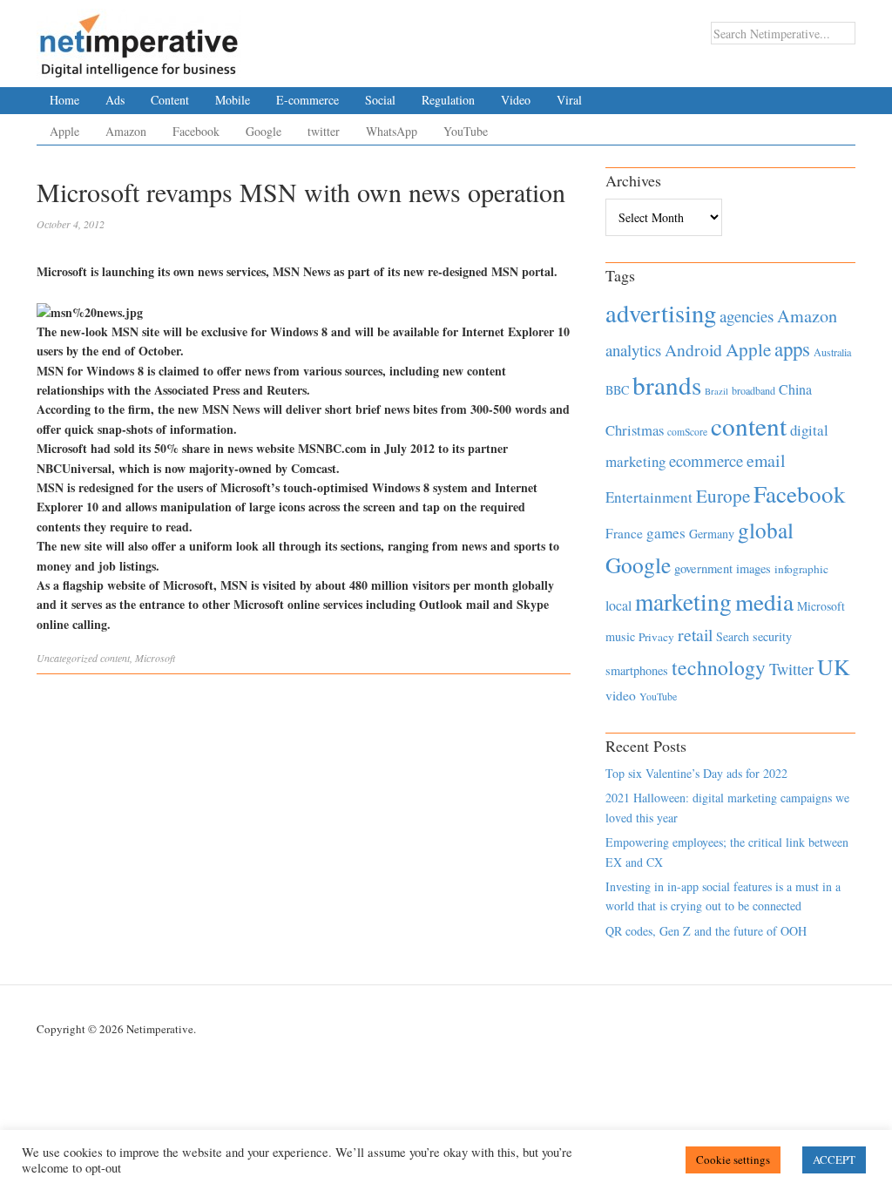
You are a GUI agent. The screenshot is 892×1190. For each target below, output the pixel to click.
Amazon (125, 131)
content (115, 658)
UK (833, 666)
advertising (660, 312)
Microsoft (155, 658)
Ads (115, 99)
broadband (753, 390)
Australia (832, 352)
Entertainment (649, 497)
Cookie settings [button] (733, 1159)
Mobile (232, 99)
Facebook (196, 131)
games (666, 533)
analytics (633, 350)
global (766, 529)
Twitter (791, 669)
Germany (711, 533)
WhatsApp (391, 131)
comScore (687, 431)
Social (380, 99)
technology (719, 667)
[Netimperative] (139, 39)
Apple (64, 131)
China (795, 389)
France (624, 533)
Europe (723, 495)
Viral (569, 99)
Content (170, 99)
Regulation (448, 99)
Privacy (656, 637)
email (766, 460)
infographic (801, 569)
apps (792, 348)
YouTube (465, 131)
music (620, 636)
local (618, 605)
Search (732, 636)
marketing (683, 601)
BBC (617, 390)
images (753, 568)
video (620, 695)
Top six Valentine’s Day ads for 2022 (696, 773)
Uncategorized (67, 658)
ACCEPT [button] (834, 1159)
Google (263, 131)
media (764, 601)
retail (695, 634)
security (772, 636)
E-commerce (307, 99)
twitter (323, 131)
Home (64, 99)
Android (693, 350)
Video (515, 99)
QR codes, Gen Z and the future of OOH (706, 931)
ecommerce (706, 460)
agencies (747, 316)
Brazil (716, 391)
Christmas (634, 430)
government (703, 568)
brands (666, 385)
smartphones (636, 670)
